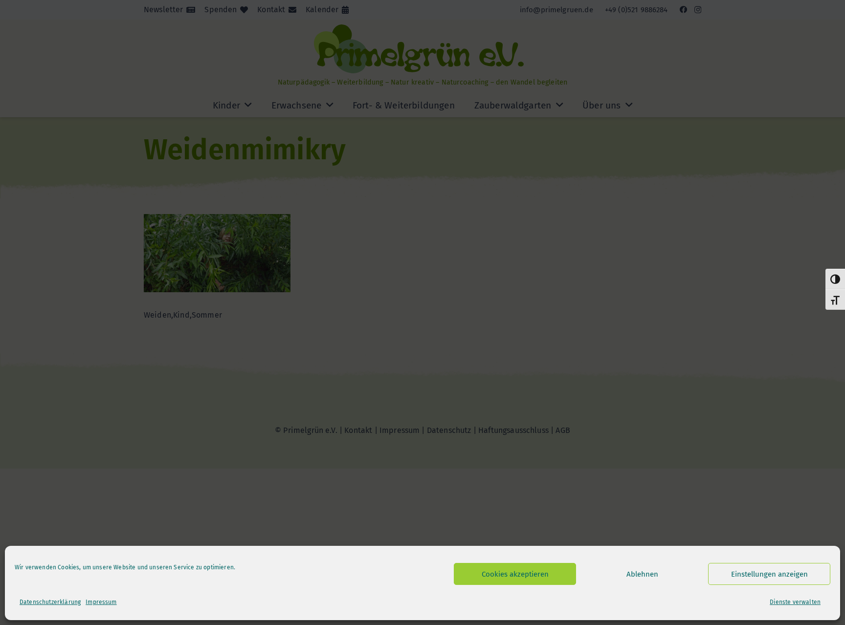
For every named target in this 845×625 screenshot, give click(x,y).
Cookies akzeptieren (515, 574)
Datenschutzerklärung (50, 602)
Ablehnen (642, 574)
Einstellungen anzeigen (769, 574)
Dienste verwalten (795, 602)
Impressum (101, 602)
